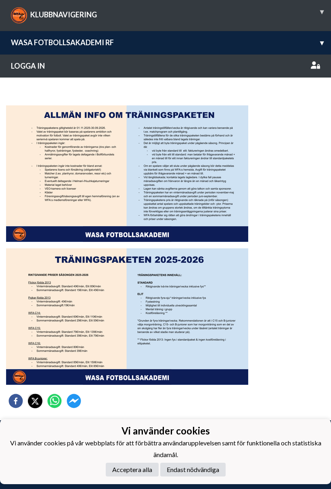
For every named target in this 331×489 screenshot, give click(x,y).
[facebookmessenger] (74, 401)
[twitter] (35, 401)
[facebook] (15, 401)
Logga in (28, 65)
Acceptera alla (132, 469)
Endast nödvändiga (193, 469)
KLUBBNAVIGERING (177, 13)
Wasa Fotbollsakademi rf (167, 42)
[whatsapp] (54, 401)
